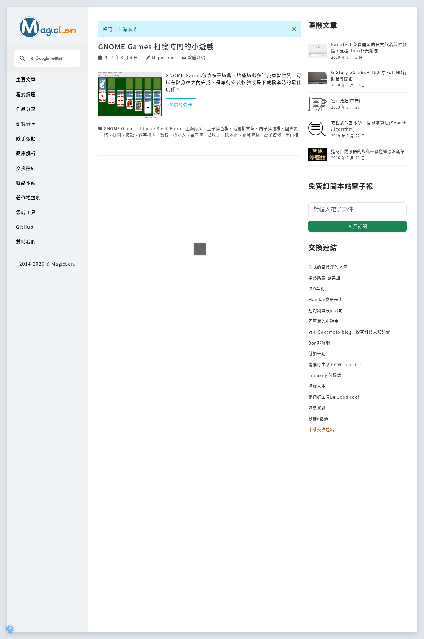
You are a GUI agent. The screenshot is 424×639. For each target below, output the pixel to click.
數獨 (164, 135)
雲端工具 (26, 212)
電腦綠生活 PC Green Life (334, 364)
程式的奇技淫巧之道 (327, 267)
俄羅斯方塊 (244, 128)
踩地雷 (231, 135)
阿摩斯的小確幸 (323, 321)
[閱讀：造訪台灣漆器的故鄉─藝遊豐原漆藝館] (317, 153)
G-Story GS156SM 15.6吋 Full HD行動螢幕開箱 (369, 75)
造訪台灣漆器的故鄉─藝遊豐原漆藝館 (368, 151)
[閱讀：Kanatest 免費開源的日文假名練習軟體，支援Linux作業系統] (317, 50)
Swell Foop (169, 128)
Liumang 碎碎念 (325, 375)
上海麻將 (194, 128)
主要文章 (26, 79)
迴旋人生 (317, 386)
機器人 (179, 135)
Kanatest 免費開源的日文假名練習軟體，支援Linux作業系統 (369, 47)
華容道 (196, 135)
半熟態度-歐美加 (324, 278)
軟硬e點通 (318, 418)
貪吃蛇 (214, 135)
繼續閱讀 (179, 104)
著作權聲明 (28, 197)
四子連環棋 (270, 128)
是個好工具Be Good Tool (333, 397)
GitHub (24, 226)
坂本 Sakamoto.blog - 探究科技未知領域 (349, 332)
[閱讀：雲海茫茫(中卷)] (317, 103)
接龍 (129, 135)
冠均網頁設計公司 (325, 310)
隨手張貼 (26, 138)
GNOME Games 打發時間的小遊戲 (156, 46)
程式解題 (26, 94)
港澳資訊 (317, 407)
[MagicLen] (47, 27)
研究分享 (26, 123)
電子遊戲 (272, 135)
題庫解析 (26, 153)
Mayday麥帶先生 (325, 299)
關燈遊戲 (251, 135)
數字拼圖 (147, 135)
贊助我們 (26, 241)
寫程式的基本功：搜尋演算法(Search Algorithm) (369, 126)
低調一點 (317, 353)
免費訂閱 (357, 226)
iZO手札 (316, 289)
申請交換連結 (321, 429)
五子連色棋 (218, 128)
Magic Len (163, 57)
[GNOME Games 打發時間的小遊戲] (130, 94)
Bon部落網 (319, 343)
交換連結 (26, 168)
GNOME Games (120, 128)
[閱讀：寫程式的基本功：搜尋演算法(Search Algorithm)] (317, 128)
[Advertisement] (199, 199)
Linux (146, 128)
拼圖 (116, 135)
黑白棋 (292, 135)
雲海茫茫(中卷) (346, 100)
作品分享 (26, 108)
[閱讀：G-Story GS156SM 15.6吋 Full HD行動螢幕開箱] (317, 78)
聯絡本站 (26, 182)
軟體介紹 (196, 57)
